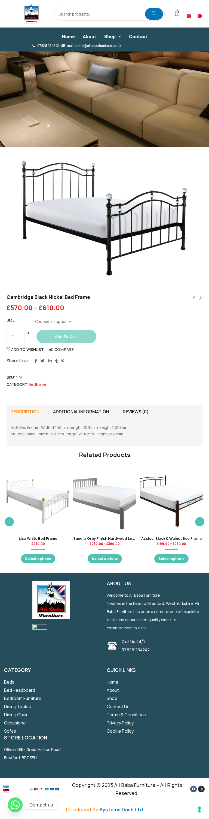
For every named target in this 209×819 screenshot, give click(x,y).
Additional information (81, 412)
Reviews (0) (136, 412)
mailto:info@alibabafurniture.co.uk (94, 46)
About (89, 37)
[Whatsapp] (15, 804)
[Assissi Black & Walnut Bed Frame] (171, 500)
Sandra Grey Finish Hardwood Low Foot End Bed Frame (122, 538)
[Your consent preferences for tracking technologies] (199, 809)
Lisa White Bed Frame (38, 538)
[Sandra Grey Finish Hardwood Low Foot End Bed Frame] (104, 500)
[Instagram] (201, 789)
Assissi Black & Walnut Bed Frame (171, 538)
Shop (110, 37)
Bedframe (38, 384)
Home (68, 37)
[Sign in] (177, 14)
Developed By (104, 809)
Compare (64, 349)
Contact (138, 37)
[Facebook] (193, 789)
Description (25, 412)
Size (11, 320)
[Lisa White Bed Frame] (38, 500)
